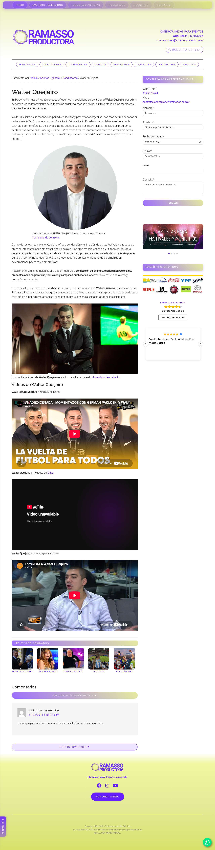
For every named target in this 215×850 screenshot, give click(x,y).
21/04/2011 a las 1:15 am (44, 714)
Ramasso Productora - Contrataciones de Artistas (44, 37)
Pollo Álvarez (124, 672)
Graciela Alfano (48, 672)
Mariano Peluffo (73, 672)
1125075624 (195, 36)
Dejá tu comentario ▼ (75, 747)
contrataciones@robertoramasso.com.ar (180, 40)
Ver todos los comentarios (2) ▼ (75, 695)
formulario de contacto (46, 237)
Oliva (50, 472)
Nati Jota (98, 672)
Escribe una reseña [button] (173, 317)
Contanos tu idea (107, 796)
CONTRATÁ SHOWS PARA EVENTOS (181, 31)
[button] (200, 344)
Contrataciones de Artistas (117, 826)
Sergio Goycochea (22, 672)
